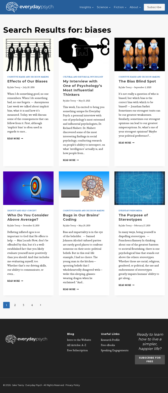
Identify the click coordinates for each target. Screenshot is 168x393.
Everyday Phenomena (130, 210)
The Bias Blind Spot (137, 81)
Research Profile (110, 340)
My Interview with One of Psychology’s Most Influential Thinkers (82, 88)
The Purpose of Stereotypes (133, 217)
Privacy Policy (72, 385)
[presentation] (28, 54)
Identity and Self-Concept (21, 210)
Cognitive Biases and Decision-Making (28, 77)
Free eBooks (108, 345)
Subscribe (154, 7)
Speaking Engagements (114, 350)
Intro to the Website (79, 340)
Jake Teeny (15, 87)
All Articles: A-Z (76, 345)
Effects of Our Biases (27, 81)
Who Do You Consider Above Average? (28, 217)
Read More (15, 138)
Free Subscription (77, 350)
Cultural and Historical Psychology (83, 77)
